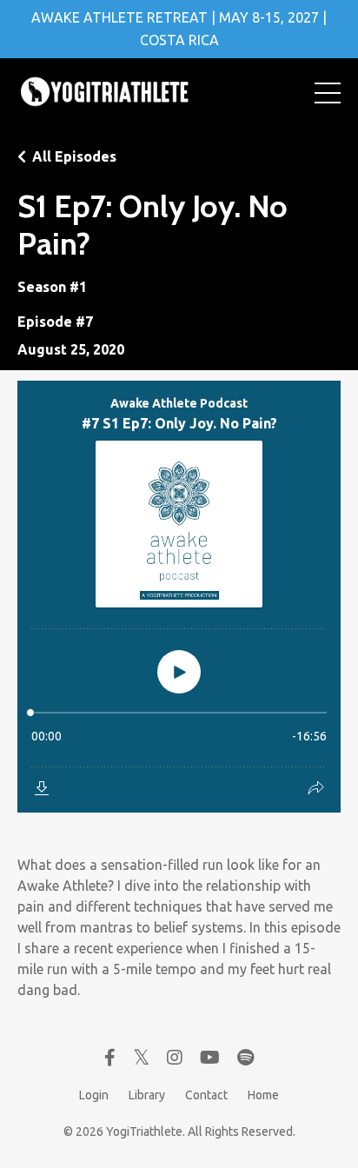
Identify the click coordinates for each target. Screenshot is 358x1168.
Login (94, 1095)
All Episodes (74, 156)
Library (147, 1095)
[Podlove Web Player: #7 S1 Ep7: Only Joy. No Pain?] (179, 597)
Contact (206, 1095)
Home (263, 1095)
